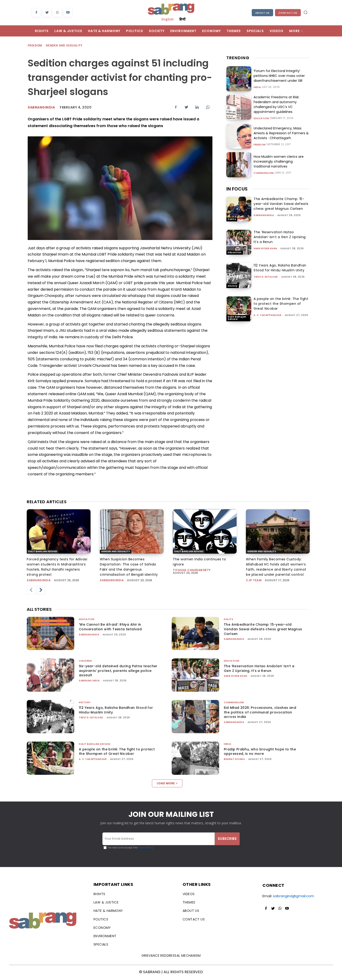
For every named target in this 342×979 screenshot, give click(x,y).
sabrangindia (264, 215)
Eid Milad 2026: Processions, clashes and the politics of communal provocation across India (260, 712)
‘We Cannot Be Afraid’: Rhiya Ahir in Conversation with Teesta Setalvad (110, 626)
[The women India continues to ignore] (205, 531)
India (257, 87)
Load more (166, 783)
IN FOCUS (237, 189)
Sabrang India (89, 680)
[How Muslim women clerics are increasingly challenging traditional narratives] (238, 164)
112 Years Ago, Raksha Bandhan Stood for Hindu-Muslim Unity (280, 268)
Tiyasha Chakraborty (192, 570)
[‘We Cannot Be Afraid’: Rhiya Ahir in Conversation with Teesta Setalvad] (50, 633)
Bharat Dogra (234, 759)
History (233, 286)
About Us (262, 13)
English (167, 19)
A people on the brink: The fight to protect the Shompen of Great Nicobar (281, 303)
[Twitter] (47, 13)
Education (261, 118)
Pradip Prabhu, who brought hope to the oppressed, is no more (260, 751)
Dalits (232, 219)
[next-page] (41, 590)
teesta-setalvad (266, 277)
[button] (305, 12)
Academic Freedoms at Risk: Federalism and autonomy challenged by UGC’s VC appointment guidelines (276, 104)
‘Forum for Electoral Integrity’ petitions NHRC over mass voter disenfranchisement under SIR (279, 76)
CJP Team (254, 580)
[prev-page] (31, 590)
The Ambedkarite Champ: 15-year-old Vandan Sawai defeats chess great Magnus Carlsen (281, 204)
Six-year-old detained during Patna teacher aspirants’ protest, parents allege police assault (118, 670)
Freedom (35, 45)
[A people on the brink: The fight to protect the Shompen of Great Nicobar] (238, 308)
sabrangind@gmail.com (293, 896)
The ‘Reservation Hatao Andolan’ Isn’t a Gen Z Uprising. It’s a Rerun (280, 237)
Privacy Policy (145, 847)
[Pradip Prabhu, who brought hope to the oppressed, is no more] (195, 758)
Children (85, 661)
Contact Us (287, 13)
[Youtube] (68, 13)
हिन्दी (182, 19)
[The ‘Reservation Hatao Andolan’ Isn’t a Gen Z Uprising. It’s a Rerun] (238, 242)
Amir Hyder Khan (265, 248)
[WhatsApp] (57, 13)
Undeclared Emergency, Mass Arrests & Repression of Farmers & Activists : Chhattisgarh (281, 133)
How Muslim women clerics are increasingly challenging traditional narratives (279, 161)
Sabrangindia (41, 107)
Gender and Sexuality (64, 45)
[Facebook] (36, 13)
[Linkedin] (197, 107)
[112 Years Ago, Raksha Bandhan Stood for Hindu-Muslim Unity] (238, 275)
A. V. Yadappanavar (267, 315)
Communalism (264, 173)
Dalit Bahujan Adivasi (237, 318)
